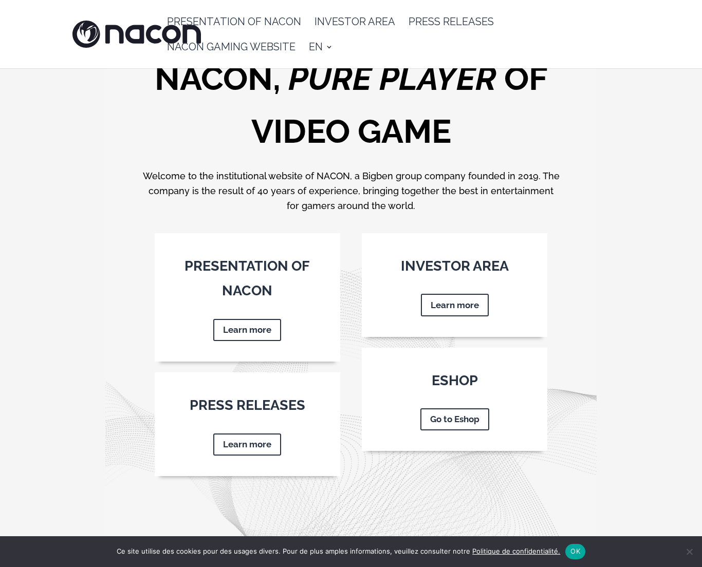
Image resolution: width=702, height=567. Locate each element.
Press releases (451, 23)
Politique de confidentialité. (516, 551)
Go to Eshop (454, 419)
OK (575, 551)
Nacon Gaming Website (231, 48)
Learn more (247, 330)
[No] (689, 551)
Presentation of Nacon (234, 23)
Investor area (355, 23)
